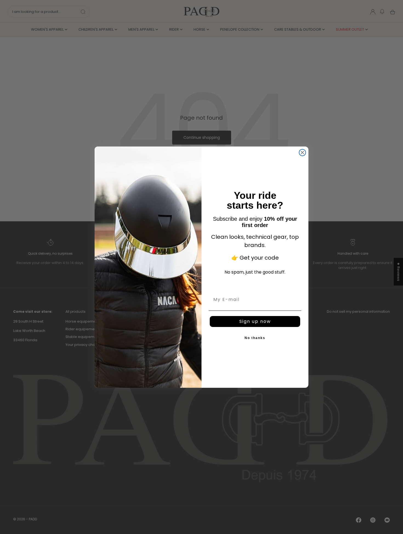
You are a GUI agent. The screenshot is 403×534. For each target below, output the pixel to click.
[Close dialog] (302, 152)
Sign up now (255, 321)
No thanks (255, 338)
